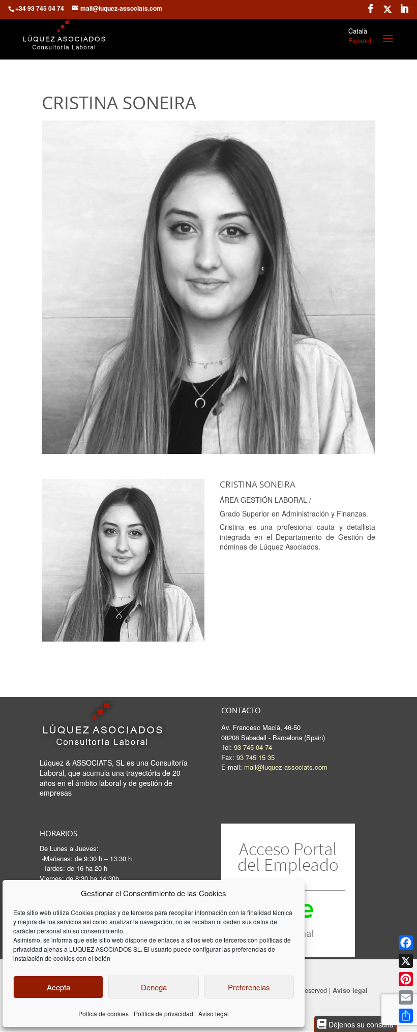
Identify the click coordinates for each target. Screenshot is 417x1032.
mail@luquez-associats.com (285, 767)
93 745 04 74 (253, 747)
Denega (154, 987)
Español (359, 40)
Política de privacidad (163, 1013)
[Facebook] (406, 942)
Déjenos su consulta (360, 1024)
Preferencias (249, 987)
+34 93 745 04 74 (39, 8)
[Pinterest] (406, 979)
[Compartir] (406, 1016)
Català (357, 31)
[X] (406, 961)
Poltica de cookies (103, 1013)
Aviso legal (213, 1013)
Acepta (58, 987)
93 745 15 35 (255, 757)
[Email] (406, 997)
